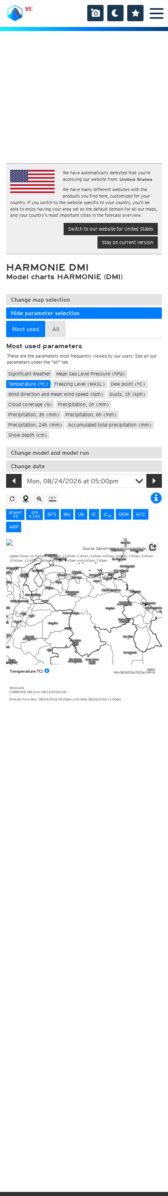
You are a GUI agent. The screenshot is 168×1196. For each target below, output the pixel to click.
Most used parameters (44, 346)
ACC (141, 514)
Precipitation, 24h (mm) (35, 425)
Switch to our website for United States (110, 229)
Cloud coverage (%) (30, 404)
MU (67, 514)
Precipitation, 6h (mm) (91, 414)
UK (81, 514)
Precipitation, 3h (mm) (34, 414)
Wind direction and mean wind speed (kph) (56, 394)
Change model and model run (50, 452)
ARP (13, 527)
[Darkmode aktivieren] (115, 13)
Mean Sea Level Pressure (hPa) (90, 374)
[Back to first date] (12, 499)
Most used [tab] (25, 329)
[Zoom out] (39, 499)
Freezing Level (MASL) (79, 384)
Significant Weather (29, 374)
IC (94, 514)
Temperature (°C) (28, 384)
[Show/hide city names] (52, 499)
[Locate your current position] (25, 499)
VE (29, 9)
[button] (152, 547)
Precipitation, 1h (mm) (83, 404)
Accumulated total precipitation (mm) (110, 425)
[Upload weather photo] (95, 13)
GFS (51, 514)
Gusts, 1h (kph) (127, 394)
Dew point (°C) (128, 384)
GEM (123, 514)
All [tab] (56, 329)
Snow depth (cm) (27, 435)
